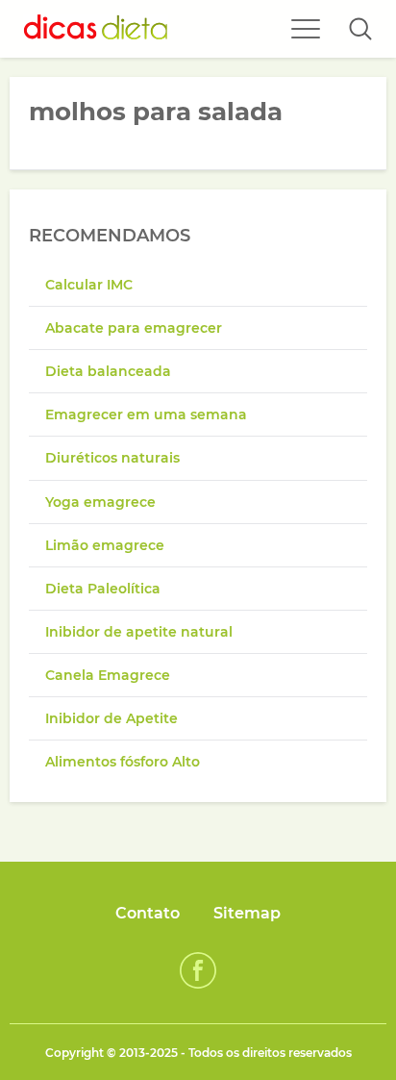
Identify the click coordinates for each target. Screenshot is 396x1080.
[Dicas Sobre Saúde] (96, 29)
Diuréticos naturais (112, 457)
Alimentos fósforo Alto (122, 761)
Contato (147, 913)
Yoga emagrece (100, 502)
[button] (360, 29)
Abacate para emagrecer (133, 328)
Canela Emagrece (107, 675)
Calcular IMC (89, 284)
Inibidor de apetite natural (139, 631)
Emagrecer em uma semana (146, 414)
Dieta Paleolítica (103, 588)
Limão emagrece (104, 545)
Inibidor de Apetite (111, 718)
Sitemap (247, 913)
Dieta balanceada (108, 371)
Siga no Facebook (198, 970)
